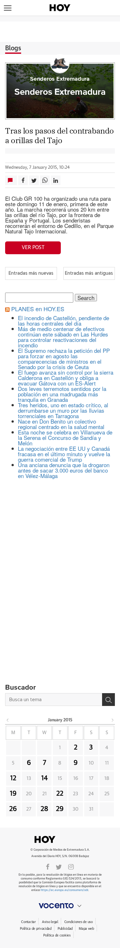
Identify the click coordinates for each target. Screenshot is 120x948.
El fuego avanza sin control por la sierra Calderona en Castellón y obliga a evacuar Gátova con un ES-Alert (65, 377)
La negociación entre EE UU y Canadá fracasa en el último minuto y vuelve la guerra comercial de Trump (64, 453)
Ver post (33, 247)
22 (59, 793)
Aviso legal (50, 922)
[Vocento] (60, 905)
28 (44, 809)
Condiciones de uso (78, 922)
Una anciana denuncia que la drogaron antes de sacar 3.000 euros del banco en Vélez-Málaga (63, 470)
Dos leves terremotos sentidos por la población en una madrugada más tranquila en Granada (62, 394)
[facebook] (47, 866)
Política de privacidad (36, 928)
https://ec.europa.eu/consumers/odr (64, 890)
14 (44, 778)
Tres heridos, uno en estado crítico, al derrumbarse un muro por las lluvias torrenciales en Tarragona (63, 410)
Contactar (28, 922)
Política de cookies (57, 935)
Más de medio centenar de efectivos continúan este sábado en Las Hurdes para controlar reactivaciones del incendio (63, 337)
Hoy (60, 839)
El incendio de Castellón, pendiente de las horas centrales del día (63, 320)
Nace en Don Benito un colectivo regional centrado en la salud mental (61, 424)
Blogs (13, 48)
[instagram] (71, 866)
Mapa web (86, 928)
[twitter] (58, 866)
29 (60, 809)
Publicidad (65, 928)
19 (13, 793)
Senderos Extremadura (60, 79)
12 (13, 778)
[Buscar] (108, 699)
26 (13, 809)
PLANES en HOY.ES (37, 308)
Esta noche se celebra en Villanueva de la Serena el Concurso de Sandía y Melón (65, 437)
